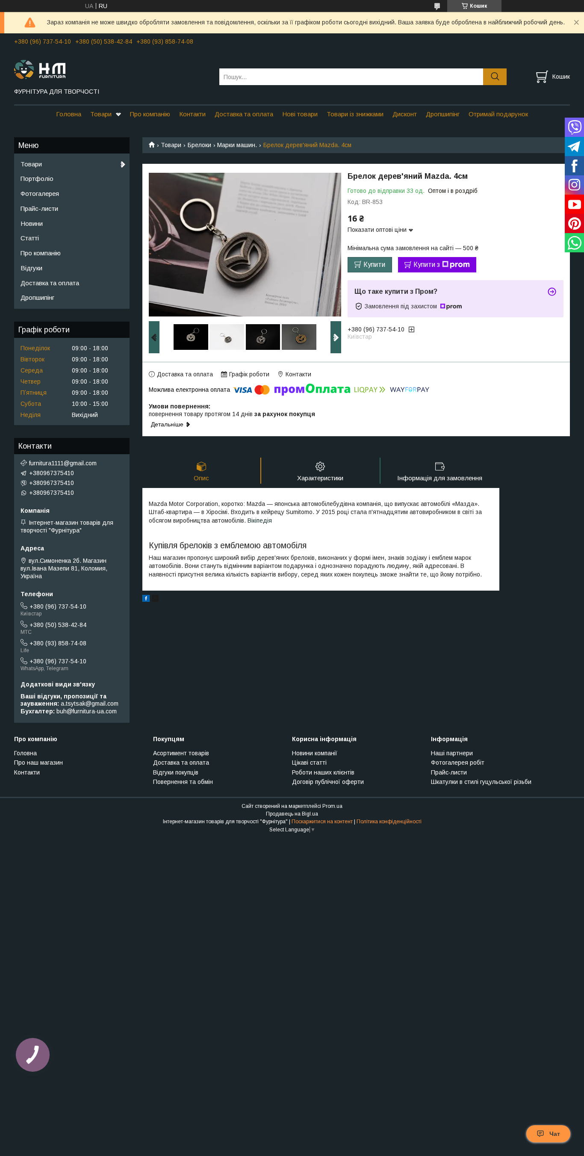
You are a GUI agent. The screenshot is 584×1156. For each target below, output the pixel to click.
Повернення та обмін (183, 781)
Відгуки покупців (175, 772)
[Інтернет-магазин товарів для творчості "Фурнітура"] (111, 69)
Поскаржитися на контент (322, 822)
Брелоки (199, 145)
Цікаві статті (309, 762)
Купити (374, 264)
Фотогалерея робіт (457, 762)
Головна (68, 114)
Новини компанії (314, 753)
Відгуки (31, 268)
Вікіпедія (260, 520)
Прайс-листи (39, 208)
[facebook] (146, 599)
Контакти (192, 114)
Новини (32, 223)
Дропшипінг (443, 114)
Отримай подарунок (498, 114)
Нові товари (300, 114)
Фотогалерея (40, 193)
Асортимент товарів (181, 753)
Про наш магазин (38, 762)
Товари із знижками (355, 114)
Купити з (426, 264)
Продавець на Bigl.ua (292, 814)
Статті (30, 238)
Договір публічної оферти (328, 781)
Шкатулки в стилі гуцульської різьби (481, 781)
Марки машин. (237, 145)
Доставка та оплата (244, 114)
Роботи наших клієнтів (323, 772)
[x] (155, 599)
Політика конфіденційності (389, 822)
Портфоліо (37, 178)
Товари (101, 114)
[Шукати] (495, 76)
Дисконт (404, 114)
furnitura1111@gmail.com (63, 463)
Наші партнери (452, 753)
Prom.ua (332, 806)
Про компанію (150, 114)
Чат (554, 1133)
